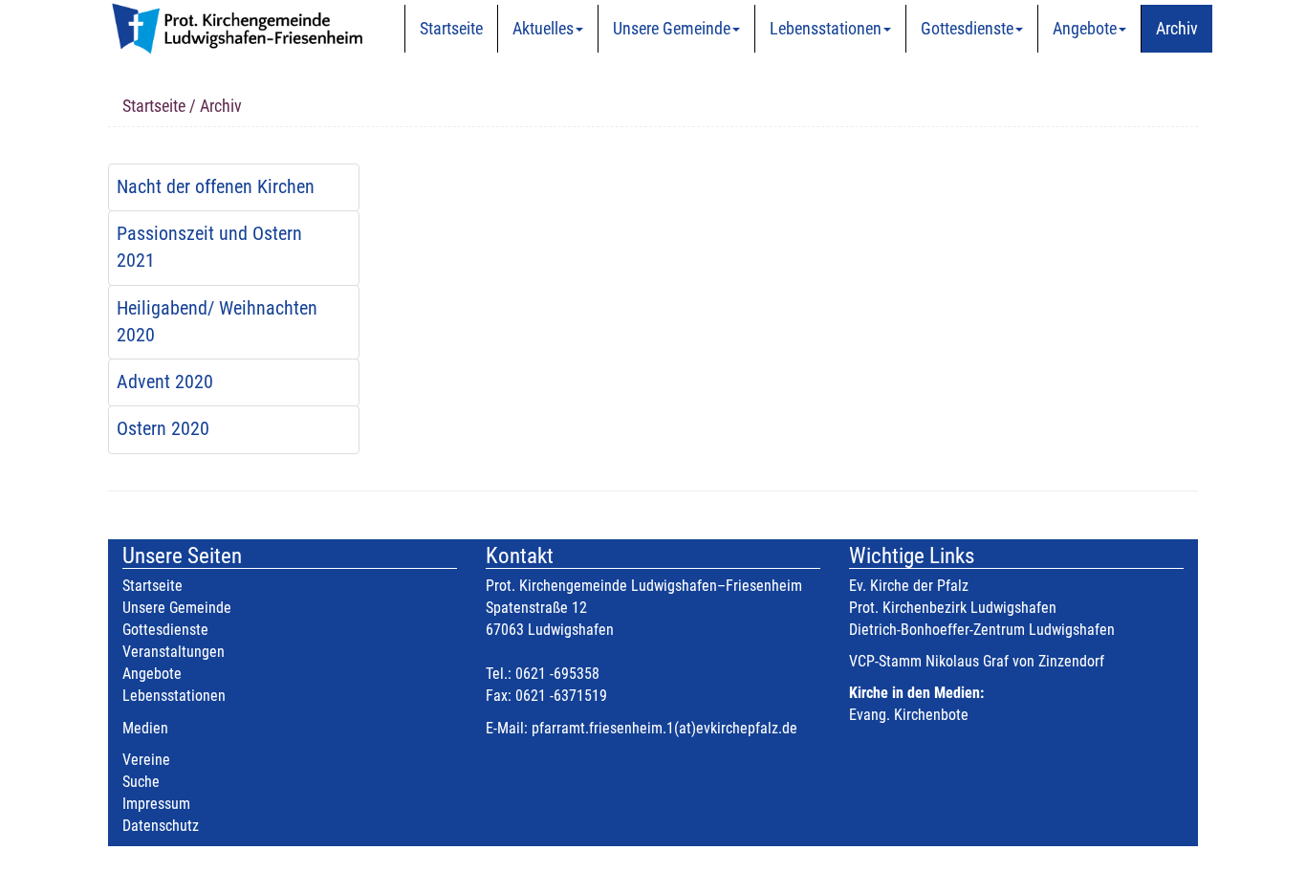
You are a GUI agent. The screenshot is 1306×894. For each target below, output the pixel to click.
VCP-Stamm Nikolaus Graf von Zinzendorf (976, 661)
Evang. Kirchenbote (909, 715)
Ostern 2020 (163, 429)
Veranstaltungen (173, 652)
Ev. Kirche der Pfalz (909, 586)
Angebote (1085, 28)
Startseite (451, 28)
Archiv (1177, 28)
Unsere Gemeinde (671, 28)
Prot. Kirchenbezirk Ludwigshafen (952, 608)
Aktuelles (543, 28)
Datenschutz (160, 826)
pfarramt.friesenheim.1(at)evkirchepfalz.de (664, 728)
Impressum (156, 804)
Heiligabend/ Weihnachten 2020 (217, 321)
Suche (141, 782)
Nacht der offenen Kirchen (216, 187)
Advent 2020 (165, 382)
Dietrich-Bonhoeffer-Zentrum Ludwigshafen (982, 630)
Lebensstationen (826, 28)
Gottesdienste (967, 28)
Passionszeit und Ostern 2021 (209, 247)
